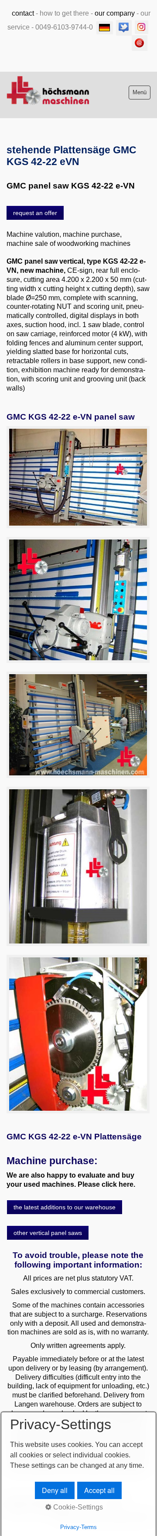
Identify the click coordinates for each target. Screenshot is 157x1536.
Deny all (55, 1490)
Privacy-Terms (78, 1527)
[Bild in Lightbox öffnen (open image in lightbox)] (78, 477)
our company (115, 13)
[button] (35, 213)
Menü (140, 92)
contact (23, 13)
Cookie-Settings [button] (77, 1507)
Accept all (99, 1490)
